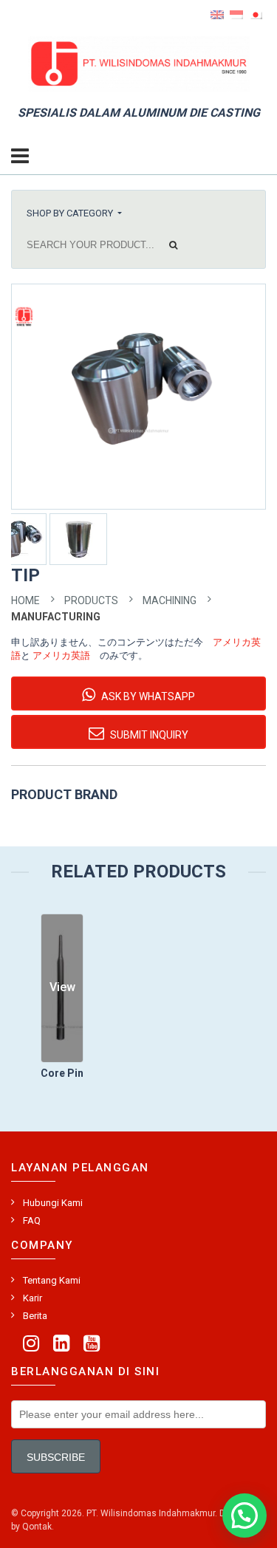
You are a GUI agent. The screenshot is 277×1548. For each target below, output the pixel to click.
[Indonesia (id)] (236, 14)
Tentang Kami (52, 1280)
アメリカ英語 (61, 655)
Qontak (37, 1526)
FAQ (32, 1220)
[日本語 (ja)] (255, 14)
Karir (32, 1298)
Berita (35, 1315)
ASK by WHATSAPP (147, 696)
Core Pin (62, 1073)
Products (91, 600)
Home (25, 600)
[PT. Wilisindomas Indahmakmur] (139, 63)
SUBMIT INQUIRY (148, 735)
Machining (169, 600)
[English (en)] (217, 14)
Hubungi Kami (53, 1202)
